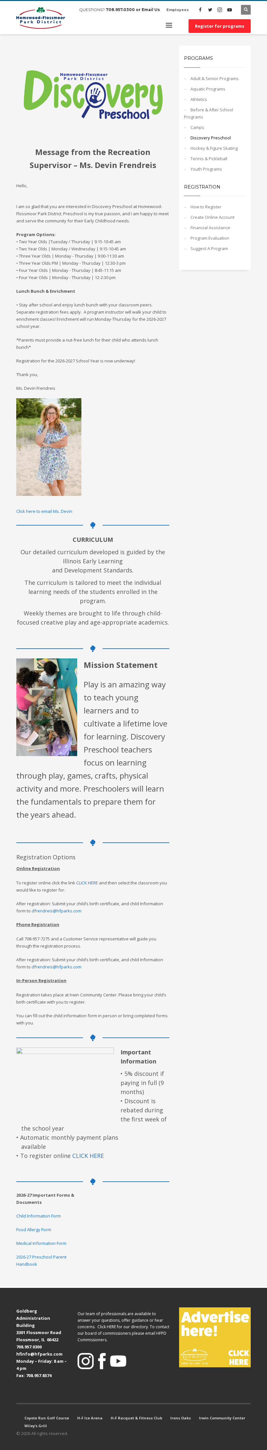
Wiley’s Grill (35, 1425)
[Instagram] (220, 10)
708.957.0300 (120, 9)
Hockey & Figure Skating (214, 148)
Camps (197, 127)
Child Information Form (38, 1216)
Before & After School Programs (208, 113)
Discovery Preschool (210, 138)
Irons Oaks (180, 1417)
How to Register (205, 207)
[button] (215, 1337)
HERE (111, 1327)
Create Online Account (212, 217)
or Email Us (148, 9)
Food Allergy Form (33, 1229)
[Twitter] (210, 10)
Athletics (198, 99)
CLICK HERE (87, 883)
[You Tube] (229, 10)
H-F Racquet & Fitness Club (136, 1417)
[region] (215, 1337)
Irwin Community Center (222, 1417)
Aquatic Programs (207, 89)
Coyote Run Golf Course (46, 1417)
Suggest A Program (209, 248)
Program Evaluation (209, 238)
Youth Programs (206, 169)
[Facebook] (200, 10)
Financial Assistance (210, 228)
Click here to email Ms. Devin (44, 511)
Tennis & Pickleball (208, 159)
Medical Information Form (41, 1243)
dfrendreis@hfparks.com (56, 911)
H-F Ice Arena (90, 1417)
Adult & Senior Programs (214, 78)
